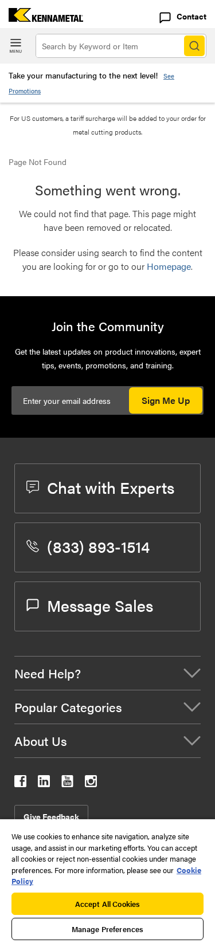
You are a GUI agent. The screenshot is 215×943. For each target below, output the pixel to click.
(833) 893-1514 (98, 546)
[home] (41, 18)
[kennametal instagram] (91, 783)
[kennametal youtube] (67, 783)
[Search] (194, 46)
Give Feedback (51, 816)
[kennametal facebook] (20, 783)
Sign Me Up (166, 400)
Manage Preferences (107, 929)
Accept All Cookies (107, 903)
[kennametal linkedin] (44, 783)
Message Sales (100, 605)
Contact (191, 16)
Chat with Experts (110, 487)
